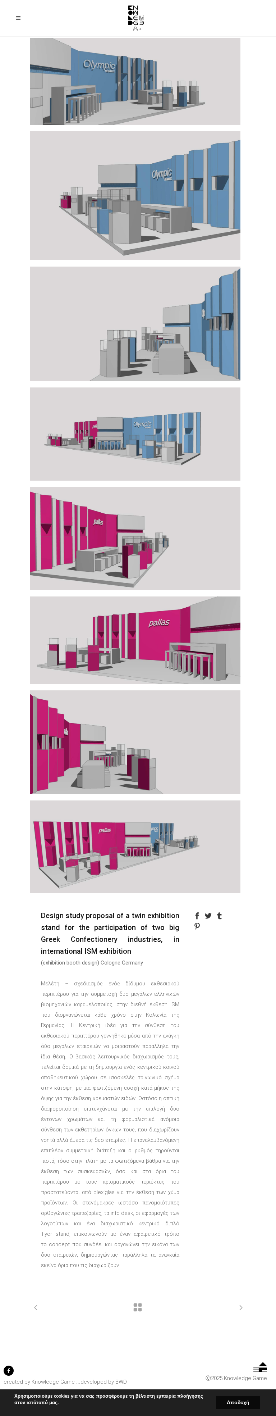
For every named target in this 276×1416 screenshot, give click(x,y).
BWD (121, 1382)
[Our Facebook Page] (9, 1374)
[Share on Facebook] (197, 915)
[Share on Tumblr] (219, 915)
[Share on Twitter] (208, 915)
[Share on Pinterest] (197, 925)
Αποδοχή (238, 1402)
